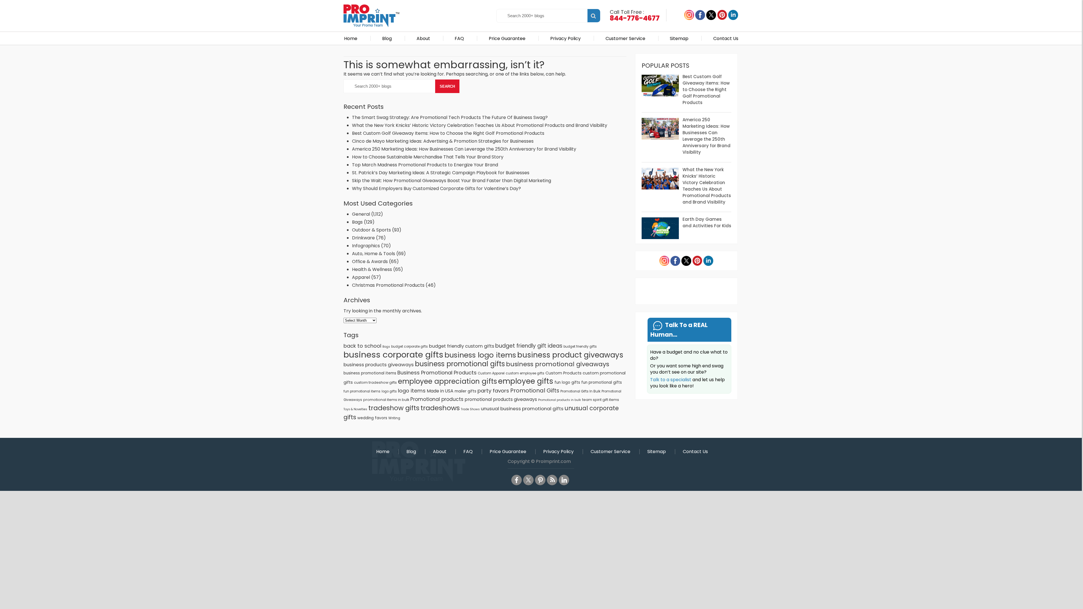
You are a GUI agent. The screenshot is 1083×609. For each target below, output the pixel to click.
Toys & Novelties (355, 409)
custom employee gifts (525, 373)
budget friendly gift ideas (528, 346)
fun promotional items (362, 391)
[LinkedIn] (564, 480)
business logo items (480, 355)
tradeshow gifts (393, 407)
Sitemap (679, 38)
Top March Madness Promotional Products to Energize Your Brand (425, 165)
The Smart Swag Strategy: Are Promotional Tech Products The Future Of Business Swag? (450, 117)
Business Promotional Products (437, 372)
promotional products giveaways (501, 399)
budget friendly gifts (580, 346)
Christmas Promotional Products (388, 285)
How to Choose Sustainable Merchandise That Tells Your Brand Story (427, 157)
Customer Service (625, 38)
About (423, 38)
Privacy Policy (565, 38)
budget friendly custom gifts (461, 346)
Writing (394, 418)
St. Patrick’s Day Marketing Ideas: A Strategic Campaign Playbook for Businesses (440, 172)
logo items (412, 390)
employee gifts (525, 381)
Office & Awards (370, 261)
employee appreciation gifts (447, 381)
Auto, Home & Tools (373, 253)
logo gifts (389, 391)
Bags (357, 222)
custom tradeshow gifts (375, 382)
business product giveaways (570, 355)
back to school (362, 345)
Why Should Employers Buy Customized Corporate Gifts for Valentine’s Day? (436, 188)
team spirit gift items (600, 399)
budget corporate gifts (409, 346)
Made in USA (440, 391)
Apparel (361, 277)
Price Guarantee (507, 38)
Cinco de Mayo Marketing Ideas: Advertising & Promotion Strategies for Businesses (443, 141)
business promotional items (370, 373)
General (361, 214)
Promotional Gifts (534, 390)
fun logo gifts (567, 382)
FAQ (459, 38)
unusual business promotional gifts (522, 408)
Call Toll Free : (635, 14)
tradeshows (440, 407)
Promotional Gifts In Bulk (580, 391)
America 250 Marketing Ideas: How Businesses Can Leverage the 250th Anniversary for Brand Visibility (464, 149)
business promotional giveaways (557, 364)
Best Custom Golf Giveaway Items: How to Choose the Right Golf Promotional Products (448, 133)
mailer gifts (465, 391)
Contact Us (725, 38)
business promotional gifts (460, 364)
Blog (387, 38)
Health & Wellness (372, 269)
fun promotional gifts (601, 382)
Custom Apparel (491, 373)
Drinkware (363, 238)
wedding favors (372, 418)
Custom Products (563, 373)
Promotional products (436, 399)
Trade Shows (470, 409)
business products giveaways (379, 364)
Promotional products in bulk (559, 400)
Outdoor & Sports (371, 230)
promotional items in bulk (386, 399)
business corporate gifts (393, 354)
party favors (493, 390)
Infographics (366, 245)
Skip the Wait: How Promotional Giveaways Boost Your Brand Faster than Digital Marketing (451, 180)
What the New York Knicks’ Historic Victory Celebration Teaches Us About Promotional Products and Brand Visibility (479, 125)
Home (350, 38)
